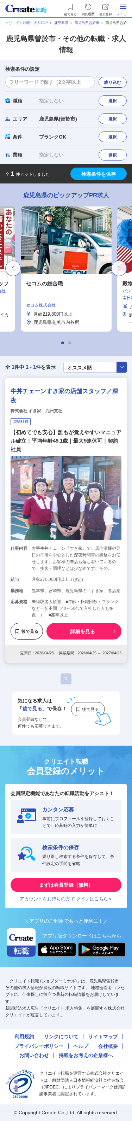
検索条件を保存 (98, 174)
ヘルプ (81, 1046)
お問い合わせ (34, 1055)
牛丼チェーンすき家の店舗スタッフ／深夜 (64, 396)
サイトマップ (103, 1036)
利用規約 (24, 1036)
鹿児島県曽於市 (87, 23)
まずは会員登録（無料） (66, 885)
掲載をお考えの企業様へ (86, 1055)
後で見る (29, 631)
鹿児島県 (61, 23)
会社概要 (108, 1046)
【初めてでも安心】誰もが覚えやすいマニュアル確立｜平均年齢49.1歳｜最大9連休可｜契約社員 (66, 440)
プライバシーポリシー (39, 1046)
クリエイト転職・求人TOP (26, 23)
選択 (112, 100)
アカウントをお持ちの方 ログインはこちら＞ (66, 898)
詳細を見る (82, 631)
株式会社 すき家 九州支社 (36, 410)
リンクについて (61, 1036)
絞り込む (112, 82)
